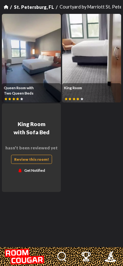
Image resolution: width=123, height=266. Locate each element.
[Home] (6, 7)
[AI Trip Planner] (110, 256)
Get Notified (34, 171)
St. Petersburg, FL (34, 7)
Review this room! (31, 159)
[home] (25, 256)
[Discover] (62, 256)
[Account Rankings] (86, 256)
